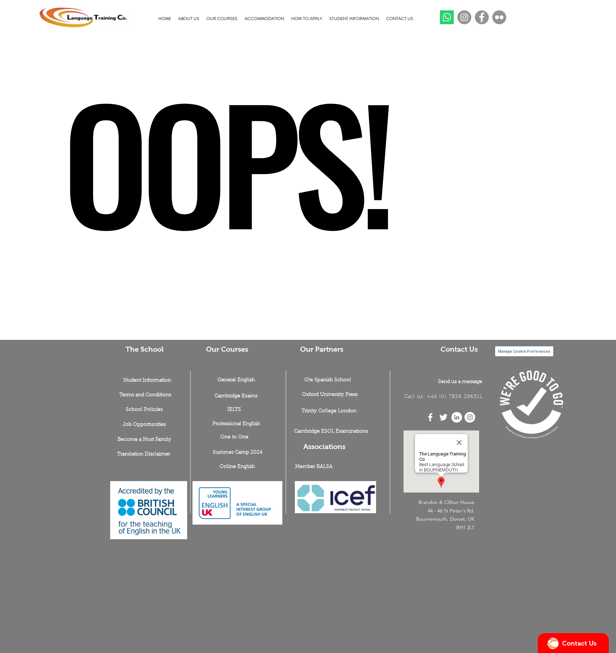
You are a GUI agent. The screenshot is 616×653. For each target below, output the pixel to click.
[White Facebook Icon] (430, 417)
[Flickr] (499, 17)
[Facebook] (482, 17)
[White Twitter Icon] (443, 417)
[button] (144, 424)
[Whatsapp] (447, 17)
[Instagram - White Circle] (469, 417)
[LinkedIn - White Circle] (456, 417)
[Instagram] (464, 17)
